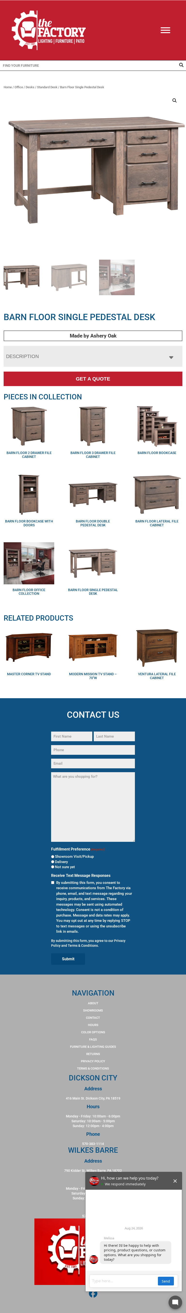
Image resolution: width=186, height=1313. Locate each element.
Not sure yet (65, 867)
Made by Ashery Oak (93, 336)
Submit (68, 959)
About (93, 1003)
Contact (93, 1018)
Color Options (93, 1032)
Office (19, 87)
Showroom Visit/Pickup (74, 856)
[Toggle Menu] (170, 30)
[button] (174, 100)
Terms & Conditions (83, 945)
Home (8, 87)
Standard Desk (47, 87)
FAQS (93, 1039)
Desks (30, 87)
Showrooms (93, 1010)
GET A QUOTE (93, 378)
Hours (93, 1025)
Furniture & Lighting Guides (93, 1047)
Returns (93, 1054)
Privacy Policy (93, 1061)
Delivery (61, 862)
